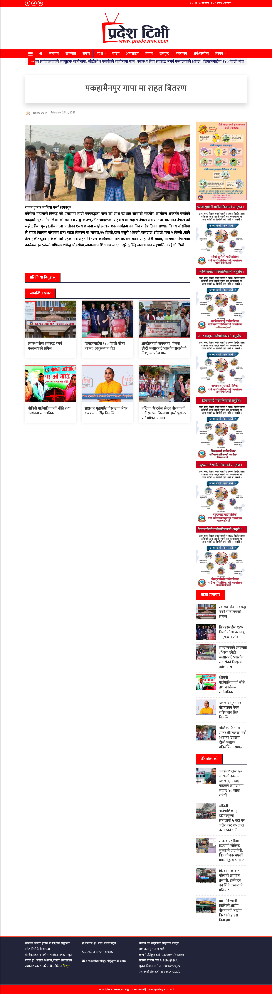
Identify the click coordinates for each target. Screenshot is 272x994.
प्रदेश (100, 53)
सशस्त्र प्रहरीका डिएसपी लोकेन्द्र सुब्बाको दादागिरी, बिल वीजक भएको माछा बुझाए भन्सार (231, 850)
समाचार (54, 53)
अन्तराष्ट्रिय (132, 53)
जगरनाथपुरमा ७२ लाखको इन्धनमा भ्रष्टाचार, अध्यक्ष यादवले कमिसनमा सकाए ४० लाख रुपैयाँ (231, 783)
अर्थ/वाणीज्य (201, 53)
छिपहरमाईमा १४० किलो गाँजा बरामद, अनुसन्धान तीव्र (213, 61)
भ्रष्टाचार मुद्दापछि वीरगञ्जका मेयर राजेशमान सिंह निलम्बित (106, 410)
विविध (219, 53)
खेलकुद (164, 53)
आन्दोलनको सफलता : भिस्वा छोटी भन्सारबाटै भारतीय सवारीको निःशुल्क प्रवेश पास (164, 348)
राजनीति (71, 53)
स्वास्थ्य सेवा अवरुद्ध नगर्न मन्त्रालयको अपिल (141, 61)
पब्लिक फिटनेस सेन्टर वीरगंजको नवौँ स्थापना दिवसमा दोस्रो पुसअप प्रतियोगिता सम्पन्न (164, 413)
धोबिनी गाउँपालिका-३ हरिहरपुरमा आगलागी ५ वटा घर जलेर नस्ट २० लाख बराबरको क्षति (232, 818)
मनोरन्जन (181, 53)
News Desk (40, 112)
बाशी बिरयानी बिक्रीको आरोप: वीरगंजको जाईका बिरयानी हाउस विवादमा (230, 910)
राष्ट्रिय (116, 53)
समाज (86, 53)
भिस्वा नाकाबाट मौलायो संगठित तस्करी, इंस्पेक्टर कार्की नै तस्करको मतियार (231, 880)
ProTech (169, 989)
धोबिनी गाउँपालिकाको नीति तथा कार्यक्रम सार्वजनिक (49, 410)
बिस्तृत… (68, 966)
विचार (149, 53)
